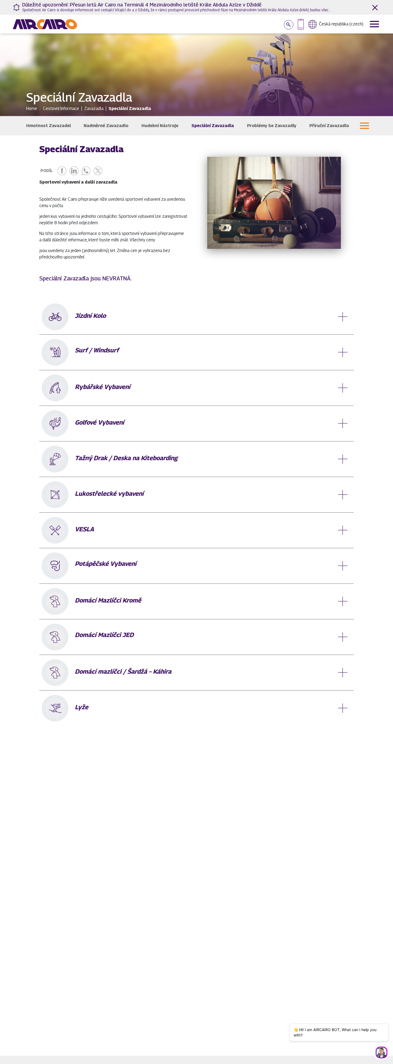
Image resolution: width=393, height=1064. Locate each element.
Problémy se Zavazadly (271, 125)
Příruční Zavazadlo (329, 125)
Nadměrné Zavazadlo (106, 125)
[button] (364, 125)
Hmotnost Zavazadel (48, 125)
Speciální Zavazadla (212, 125)
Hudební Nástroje (159, 125)
